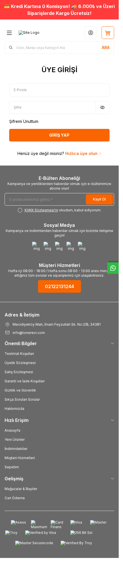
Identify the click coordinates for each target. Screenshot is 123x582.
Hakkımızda (14, 408)
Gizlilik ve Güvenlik (20, 390)
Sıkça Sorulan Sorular (22, 399)
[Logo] (29, 32)
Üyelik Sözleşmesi (20, 363)
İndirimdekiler (16, 449)
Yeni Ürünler (15, 439)
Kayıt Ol (99, 199)
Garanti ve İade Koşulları (25, 381)
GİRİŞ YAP (59, 135)
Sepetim (12, 467)
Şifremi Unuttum (23, 121)
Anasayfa (12, 430)
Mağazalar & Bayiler (21, 489)
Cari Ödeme (15, 498)
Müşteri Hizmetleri (20, 458)
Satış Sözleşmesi (19, 372)
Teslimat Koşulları (19, 353)
